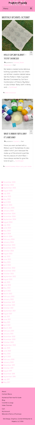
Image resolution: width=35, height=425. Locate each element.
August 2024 (8, 222)
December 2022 (9, 268)
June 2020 (7, 351)
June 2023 (7, 259)
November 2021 (9, 305)
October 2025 (8, 185)
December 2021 (9, 302)
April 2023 (7, 265)
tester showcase (10, 92)
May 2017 (6, 382)
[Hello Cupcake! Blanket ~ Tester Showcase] (17, 35)
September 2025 (9, 188)
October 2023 (8, 251)
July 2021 (6, 316)
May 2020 (6, 354)
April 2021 (6, 325)
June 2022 (7, 285)
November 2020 (9, 339)
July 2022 (6, 282)
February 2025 (8, 208)
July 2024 (6, 225)
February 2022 (8, 296)
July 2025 (6, 193)
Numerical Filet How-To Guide (11, 397)
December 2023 (9, 245)
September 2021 (9, 311)
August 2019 (7, 371)
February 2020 (8, 359)
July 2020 (6, 348)
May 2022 (6, 288)
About (4, 391)
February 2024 (9, 239)
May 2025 (7, 199)
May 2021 (6, 322)
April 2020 (7, 356)
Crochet (16, 62)
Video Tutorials (7, 405)
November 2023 (9, 248)
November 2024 (9, 216)
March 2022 (7, 294)
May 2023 (7, 262)
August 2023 (7, 254)
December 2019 (9, 365)
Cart (3, 409)
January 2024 (8, 242)
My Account (6, 411)
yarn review (27, 166)
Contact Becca (7, 394)
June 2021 (7, 319)
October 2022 (8, 274)
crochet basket (10, 166)
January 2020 (8, 362)
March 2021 (7, 328)
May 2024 (7, 231)
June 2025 (7, 196)
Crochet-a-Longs (7, 403)
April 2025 (7, 202)
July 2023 (6, 256)
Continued (13, 87)
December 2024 (9, 213)
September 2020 (9, 345)
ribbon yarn (19, 166)
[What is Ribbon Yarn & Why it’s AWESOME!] (17, 114)
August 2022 (7, 279)
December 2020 (9, 336)
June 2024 (7, 228)
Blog (3, 400)
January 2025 (8, 211)
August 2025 (7, 191)
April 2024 (7, 234)
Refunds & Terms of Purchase (11, 414)
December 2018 (9, 374)
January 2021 (8, 334)
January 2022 (8, 299)
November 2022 (9, 271)
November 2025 (9, 182)
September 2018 (9, 376)
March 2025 (7, 205)
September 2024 (9, 219)
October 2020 (8, 342)
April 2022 (7, 291)
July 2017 (6, 379)
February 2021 (8, 331)
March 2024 (7, 236)
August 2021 (7, 314)
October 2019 (8, 368)
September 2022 (9, 276)
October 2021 (8, 308)
